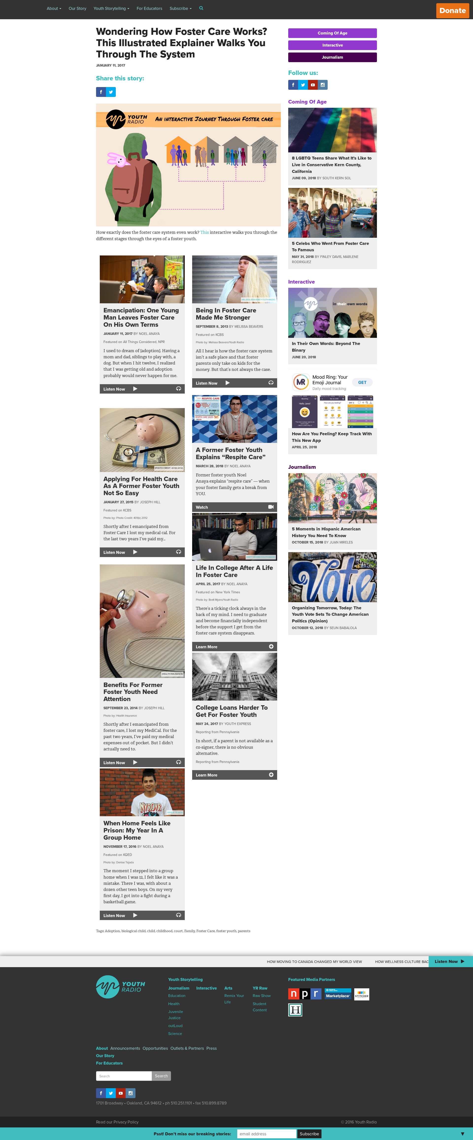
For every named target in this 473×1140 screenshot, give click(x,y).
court (178, 931)
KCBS (220, 335)
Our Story (77, 8)
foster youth (226, 931)
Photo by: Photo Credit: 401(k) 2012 (125, 518)
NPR (161, 342)
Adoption (112, 931)
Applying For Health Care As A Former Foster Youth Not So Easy (141, 486)
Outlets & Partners (187, 1048)
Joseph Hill (150, 502)
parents (244, 931)
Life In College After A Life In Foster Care (234, 571)
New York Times (228, 592)
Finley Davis (330, 257)
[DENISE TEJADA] (142, 792)
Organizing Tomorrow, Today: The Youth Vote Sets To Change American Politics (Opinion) (330, 614)
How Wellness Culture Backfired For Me (365, 961)
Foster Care (205, 931)
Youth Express (237, 724)
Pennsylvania (229, 732)
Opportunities (155, 1048)
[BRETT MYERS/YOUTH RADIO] (234, 536)
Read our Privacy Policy (117, 1122)
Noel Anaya (149, 334)
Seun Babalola (343, 628)
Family (189, 931)
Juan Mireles (341, 542)
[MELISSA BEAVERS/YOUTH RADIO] (234, 279)
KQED (127, 855)
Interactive (332, 45)
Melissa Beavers (249, 327)
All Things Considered (139, 342)
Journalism (332, 57)
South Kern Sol (336, 178)
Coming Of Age (332, 33)
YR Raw (260, 988)
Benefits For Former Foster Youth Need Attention (133, 692)
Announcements (125, 1048)
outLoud (175, 1025)
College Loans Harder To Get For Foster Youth (232, 711)
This (204, 232)
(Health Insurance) (172, 674)
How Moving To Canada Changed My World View (264, 961)
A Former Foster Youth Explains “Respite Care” (231, 453)
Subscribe (179, 8)
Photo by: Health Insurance (120, 715)
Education (177, 995)
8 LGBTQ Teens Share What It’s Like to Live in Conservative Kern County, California (332, 164)
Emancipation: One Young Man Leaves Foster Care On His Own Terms (141, 317)
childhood (164, 931)
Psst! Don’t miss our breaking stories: (192, 1134)
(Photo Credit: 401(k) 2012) (169, 468)
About (53, 8)
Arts (228, 988)
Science (175, 1033)
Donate (452, 10)
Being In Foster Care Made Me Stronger (226, 314)
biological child (133, 931)
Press (211, 1048)
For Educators (149, 8)
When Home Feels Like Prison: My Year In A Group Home (136, 830)
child (151, 931)
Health (174, 1003)
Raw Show (262, 995)
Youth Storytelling (110, 8)
